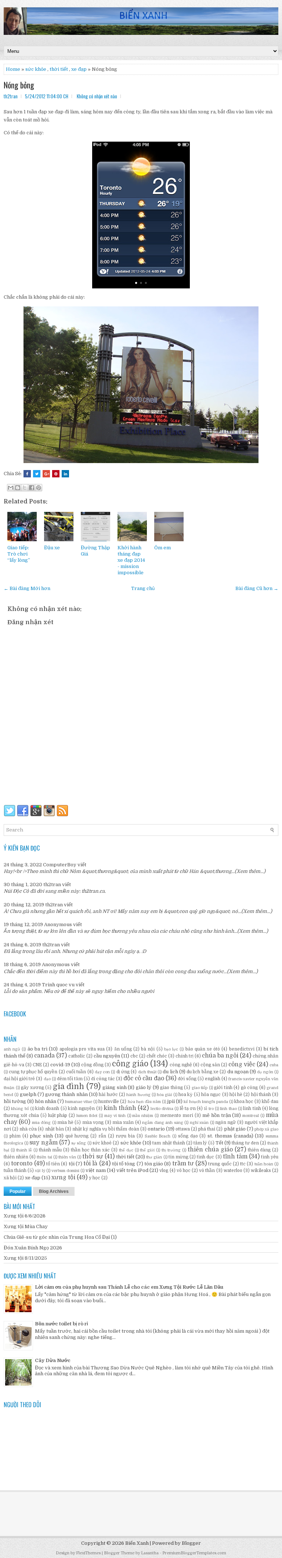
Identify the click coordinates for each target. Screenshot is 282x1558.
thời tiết (59, 69)
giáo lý (144, 1087)
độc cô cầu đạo (143, 1078)
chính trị (185, 1056)
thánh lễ (24, 1150)
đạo (47, 1079)
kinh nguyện (81, 1108)
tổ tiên (53, 1163)
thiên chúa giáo (210, 1149)
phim (15, 1136)
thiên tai (44, 1157)
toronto (21, 1163)
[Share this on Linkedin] (65, 473)
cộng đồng (92, 1064)
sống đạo (188, 1136)
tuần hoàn (263, 1164)
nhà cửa (28, 1129)
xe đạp (79, 69)
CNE (37, 1064)
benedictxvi (241, 1049)
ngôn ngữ (225, 1122)
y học (94, 1177)
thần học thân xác (90, 1150)
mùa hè (65, 1122)
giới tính (223, 1087)
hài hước (108, 1094)
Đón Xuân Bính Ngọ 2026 (33, 1248)
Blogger (191, 1543)
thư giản (154, 1157)
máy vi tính (115, 1116)
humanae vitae (78, 1102)
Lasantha (150, 1553)
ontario (156, 1129)
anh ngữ (12, 1049)
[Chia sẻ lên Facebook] (31, 487)
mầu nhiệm (142, 1116)
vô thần (207, 1170)
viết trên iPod (132, 1170)
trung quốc (219, 1163)
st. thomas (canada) (230, 1136)
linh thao (228, 1109)
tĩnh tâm (235, 1156)
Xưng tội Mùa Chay (26, 1226)
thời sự (92, 1156)
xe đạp (32, 1177)
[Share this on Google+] (46, 473)
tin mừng (178, 1157)
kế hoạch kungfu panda (206, 1102)
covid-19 (60, 1064)
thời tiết (125, 1157)
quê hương (77, 1136)
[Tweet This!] (36, 473)
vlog (163, 1170)
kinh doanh (47, 1108)
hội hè (235, 1094)
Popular (18, 1191)
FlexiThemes (88, 1553)
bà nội (148, 1049)
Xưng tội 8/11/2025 (25, 1258)
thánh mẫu (50, 1150)
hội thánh (261, 1094)
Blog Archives (54, 1191)
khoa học (243, 1101)
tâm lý (200, 1143)
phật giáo (235, 1129)
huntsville (108, 1101)
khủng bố (20, 1109)
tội (72, 1163)
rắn (102, 1136)
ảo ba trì (37, 1049)
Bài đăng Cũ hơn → (256, 588)
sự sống (78, 1143)
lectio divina (162, 1109)
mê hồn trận (216, 1115)
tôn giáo (153, 1163)
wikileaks (261, 1170)
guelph (28, 1094)
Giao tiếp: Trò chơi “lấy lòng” (18, 554)
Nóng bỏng (19, 84)
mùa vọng (93, 1122)
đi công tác (103, 1078)
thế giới (147, 1150)
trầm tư (183, 1163)
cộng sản (210, 1064)
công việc (241, 1064)
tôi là (90, 1163)
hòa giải (164, 1095)
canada (44, 1055)
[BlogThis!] (17, 487)
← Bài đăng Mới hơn (27, 588)
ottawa (183, 1129)
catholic (76, 1056)
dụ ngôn (265, 1072)
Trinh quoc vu (58, 984)
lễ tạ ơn (188, 1108)
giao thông (171, 1087)
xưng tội (63, 1177)
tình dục (205, 1157)
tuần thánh (15, 1170)
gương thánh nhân (66, 1094)
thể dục (126, 1150)
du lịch (170, 1071)
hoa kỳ (185, 1094)
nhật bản (54, 1129)
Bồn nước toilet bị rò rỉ (61, 1323)
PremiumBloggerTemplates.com (194, 1553)
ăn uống (123, 1049)
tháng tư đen (245, 1143)
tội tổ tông (123, 1163)
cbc (134, 1056)
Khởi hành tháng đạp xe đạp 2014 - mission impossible (131, 560)
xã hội (10, 1177)
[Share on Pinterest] (55, 473)
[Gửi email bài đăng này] (10, 487)
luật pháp (58, 1115)
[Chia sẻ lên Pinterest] (38, 487)
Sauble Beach (158, 1136)
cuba (274, 1065)
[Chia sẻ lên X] (24, 487)
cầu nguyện (107, 1056)
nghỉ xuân (199, 1123)
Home (13, 69)
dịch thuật (147, 1072)
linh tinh (252, 1108)
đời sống (187, 1078)
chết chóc (157, 1056)
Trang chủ (143, 588)
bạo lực (171, 1049)
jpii (171, 1101)
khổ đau (270, 1101)
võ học (184, 1170)
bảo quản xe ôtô (202, 1049)
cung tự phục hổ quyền (33, 1071)
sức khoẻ (102, 1143)
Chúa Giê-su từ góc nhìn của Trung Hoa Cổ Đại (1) (60, 1237)
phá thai (206, 1129)
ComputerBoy (59, 864)
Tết (219, 1143)
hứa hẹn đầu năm (144, 1102)
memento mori (176, 1115)
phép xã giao (266, 1129)
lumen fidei (86, 1116)
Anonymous (58, 924)
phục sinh (41, 1136)
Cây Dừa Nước (52, 1360)
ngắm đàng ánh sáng (162, 1123)
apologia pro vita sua (82, 1049)
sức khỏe (35, 69)
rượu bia (125, 1136)
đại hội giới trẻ (19, 1078)
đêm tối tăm (70, 1078)
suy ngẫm (43, 1142)
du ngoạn (238, 1071)
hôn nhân (45, 1101)
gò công (249, 1087)
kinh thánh (120, 1108)
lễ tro (209, 1109)
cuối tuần (76, 1071)
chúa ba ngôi (220, 1055)
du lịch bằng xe (202, 1071)
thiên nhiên (16, 1157)
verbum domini (65, 1171)
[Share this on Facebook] (27, 473)
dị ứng (123, 1071)
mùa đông (41, 1123)
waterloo (233, 1170)
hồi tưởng (15, 1101)
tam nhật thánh (168, 1143)
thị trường (171, 1150)
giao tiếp (200, 1088)
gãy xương (32, 1087)
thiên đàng (259, 1150)
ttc (243, 1163)
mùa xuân (123, 1122)
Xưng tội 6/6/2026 (25, 1216)
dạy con (102, 1072)
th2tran (52, 884)
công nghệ (181, 1064)
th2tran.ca (93, 891)
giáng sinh (114, 1087)
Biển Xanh (137, 1543)
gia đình (68, 1086)
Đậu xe (52, 547)
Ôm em (162, 547)
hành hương (138, 1095)
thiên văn (67, 1157)
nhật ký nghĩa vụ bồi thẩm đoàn (105, 1129)
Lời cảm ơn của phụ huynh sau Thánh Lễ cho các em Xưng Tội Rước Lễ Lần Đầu (129, 1287)
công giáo (130, 1063)
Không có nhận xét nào (97, 96)
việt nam (95, 1170)
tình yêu (269, 1157)
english (212, 1078)
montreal (250, 1116)
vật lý (40, 1171)
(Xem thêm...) (250, 871)
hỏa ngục (211, 1094)
